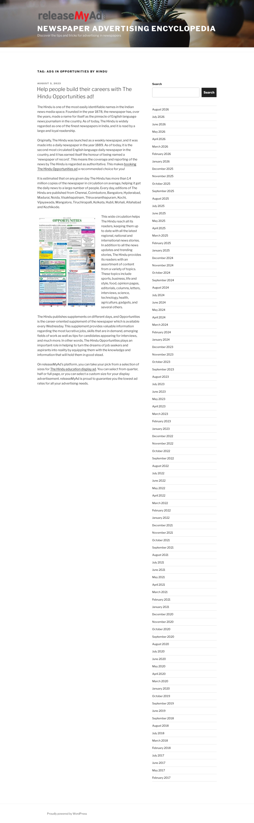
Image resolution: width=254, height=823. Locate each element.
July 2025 (158, 206)
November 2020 (163, 621)
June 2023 (159, 391)
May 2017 (158, 770)
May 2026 (158, 131)
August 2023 (160, 376)
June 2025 (159, 213)
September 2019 (163, 703)
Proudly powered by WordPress (67, 813)
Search (157, 84)
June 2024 (159, 302)
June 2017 (158, 762)
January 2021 (160, 607)
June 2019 (158, 710)
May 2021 (158, 577)
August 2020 (160, 644)
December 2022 (162, 436)
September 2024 (163, 280)
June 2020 (159, 659)
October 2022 (161, 451)
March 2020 (160, 681)
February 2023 (161, 421)
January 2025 (161, 250)
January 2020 (161, 688)
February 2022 (161, 510)
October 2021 (161, 540)
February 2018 (161, 748)
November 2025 (162, 176)
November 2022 (162, 443)
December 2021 (162, 525)
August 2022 (160, 466)
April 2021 (158, 584)
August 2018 (160, 725)
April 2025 (158, 228)
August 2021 (160, 554)
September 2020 (163, 636)
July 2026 (158, 116)
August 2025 (160, 198)
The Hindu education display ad (73, 369)
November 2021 (162, 532)
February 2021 (161, 599)
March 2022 (160, 503)
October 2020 (161, 629)
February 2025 (161, 243)
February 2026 (161, 154)
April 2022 (158, 495)
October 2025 (161, 183)
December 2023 (162, 347)
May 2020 (158, 666)
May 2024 (158, 309)
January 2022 (160, 517)
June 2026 (159, 124)
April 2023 (158, 406)
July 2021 (158, 562)
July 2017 (158, 755)
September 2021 (163, 547)
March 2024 (160, 324)
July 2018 (158, 733)
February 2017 (161, 777)
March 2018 (160, 740)
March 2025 (160, 235)
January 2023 (161, 428)
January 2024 (161, 339)
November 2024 (162, 265)
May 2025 (158, 220)
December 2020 (162, 614)
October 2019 (161, 696)
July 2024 (158, 295)
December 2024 (162, 258)
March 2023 (160, 413)
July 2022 (158, 473)
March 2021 (160, 592)
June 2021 (158, 569)
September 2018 (163, 718)
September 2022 (163, 458)
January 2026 (161, 161)
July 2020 (158, 651)
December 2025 (162, 168)
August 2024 (160, 287)
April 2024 (158, 317)
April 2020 (159, 673)
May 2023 (158, 399)
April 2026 (158, 139)
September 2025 (163, 191)
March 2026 (160, 146)
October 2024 (161, 272)
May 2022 (158, 488)
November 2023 (162, 354)
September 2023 (163, 369)
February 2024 (161, 332)
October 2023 (161, 361)
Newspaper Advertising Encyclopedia (126, 28)
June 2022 (158, 480)
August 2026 (160, 109)
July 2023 (158, 384)
